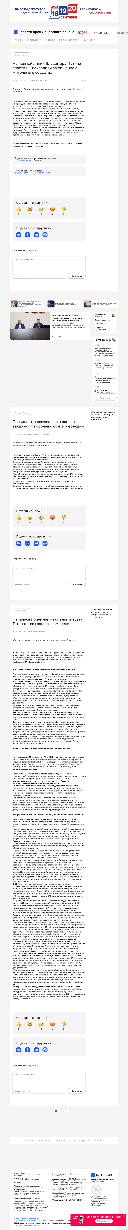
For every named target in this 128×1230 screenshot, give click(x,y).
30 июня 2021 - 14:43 (19, 80)
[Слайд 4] (52, 342)
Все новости (105, 398)
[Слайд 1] (44, 342)
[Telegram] (36, 234)
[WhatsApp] (45, 234)
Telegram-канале (25, 160)
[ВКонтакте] (18, 234)
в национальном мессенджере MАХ (32, 172)
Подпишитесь (104, 1221)
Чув (106, 33)
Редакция (50, 39)
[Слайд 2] (47, 342)
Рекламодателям (68, 39)
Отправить (77, 276)
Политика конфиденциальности (28, 1225)
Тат (100, 33)
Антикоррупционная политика (27, 1218)
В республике (22, 55)
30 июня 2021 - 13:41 (19, 434)
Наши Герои (88, 39)
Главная (18, 39)
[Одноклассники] (27, 234)
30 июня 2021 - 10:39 (19, 631)
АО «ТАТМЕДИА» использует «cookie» (30, 1220)
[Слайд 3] (49, 342)
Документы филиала (79, 1140)
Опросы (60, 1140)
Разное (99, 1140)
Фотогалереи (33, 39)
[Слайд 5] (54, 342)
